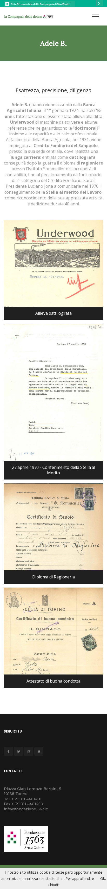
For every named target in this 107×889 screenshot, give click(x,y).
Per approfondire (79, 878)
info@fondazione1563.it (26, 809)
